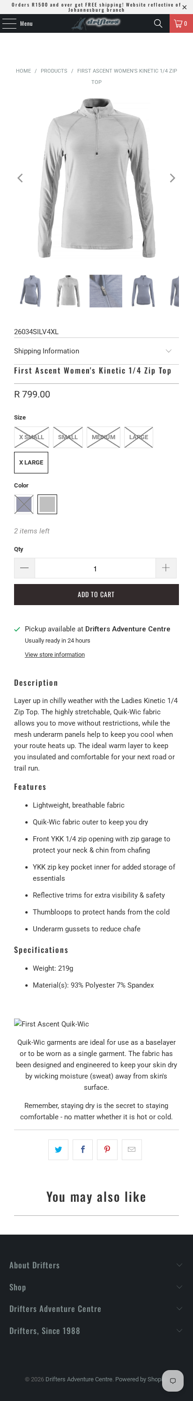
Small (68, 437)
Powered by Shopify (141, 1379)
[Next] (171, 178)
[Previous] (21, 178)
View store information (55, 654)
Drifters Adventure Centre (78, 1379)
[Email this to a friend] (132, 1149)
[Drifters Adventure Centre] (96, 23)
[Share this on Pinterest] (107, 1149)
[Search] (158, 23)
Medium (103, 437)
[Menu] (4, 23)
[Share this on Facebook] (83, 1149)
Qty (18, 549)
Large (138, 437)
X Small (31, 437)
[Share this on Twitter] (58, 1149)
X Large (31, 462)
